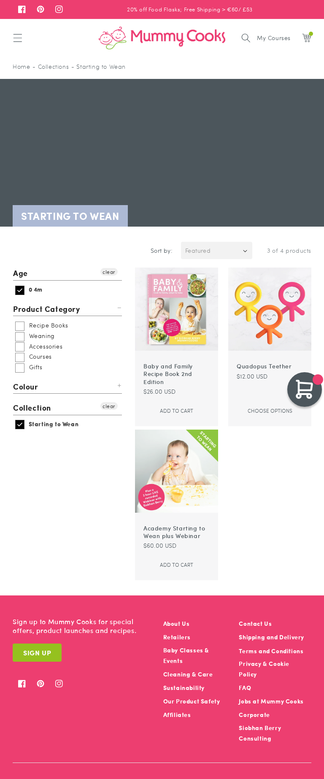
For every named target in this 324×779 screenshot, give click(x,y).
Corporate (254, 714)
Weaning (41, 335)
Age (20, 273)
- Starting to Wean (98, 66)
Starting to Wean (52, 423)
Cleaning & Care (188, 674)
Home (21, 66)
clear (109, 272)
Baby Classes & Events (186, 655)
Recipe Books (47, 325)
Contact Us (255, 623)
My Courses (274, 37)
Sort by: (162, 250)
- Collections (50, 66)
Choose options (270, 410)
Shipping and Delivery (271, 637)
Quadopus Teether (264, 366)
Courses (39, 356)
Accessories (44, 346)
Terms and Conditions (271, 650)
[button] (18, 38)
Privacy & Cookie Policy (264, 669)
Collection (32, 407)
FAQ (245, 687)
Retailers (177, 637)
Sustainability (184, 687)
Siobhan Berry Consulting (260, 733)
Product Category (46, 308)
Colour (25, 386)
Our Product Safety (191, 701)
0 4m (35, 289)
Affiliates (177, 714)
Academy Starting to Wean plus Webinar (174, 531)
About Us (176, 623)
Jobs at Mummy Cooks (271, 701)
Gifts (35, 366)
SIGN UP (37, 652)
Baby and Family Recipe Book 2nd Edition (168, 373)
